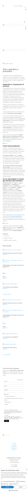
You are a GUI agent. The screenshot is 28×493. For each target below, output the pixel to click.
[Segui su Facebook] (22, 12)
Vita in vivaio (6, 236)
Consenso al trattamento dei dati (11, 409)
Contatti (14, 445)
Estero (6, 404)
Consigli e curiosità (8, 238)
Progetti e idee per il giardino (10, 240)
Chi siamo (14, 443)
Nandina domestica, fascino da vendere (12, 253)
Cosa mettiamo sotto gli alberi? (10, 287)
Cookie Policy (14, 448)
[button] (14, 491)
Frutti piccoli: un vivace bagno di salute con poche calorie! (13, 265)
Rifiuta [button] (20, 487)
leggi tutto (5, 254)
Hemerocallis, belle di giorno (10, 347)
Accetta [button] (7, 487)
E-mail (5, 381)
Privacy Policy (14, 446)
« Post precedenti (6, 294)
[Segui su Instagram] (24, 12)
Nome (5, 385)
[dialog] (14, 480)
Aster (4, 276)
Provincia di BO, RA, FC (10, 396)
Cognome (6, 389)
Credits (14, 449)
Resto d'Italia (8, 402)
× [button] (26, 469)
